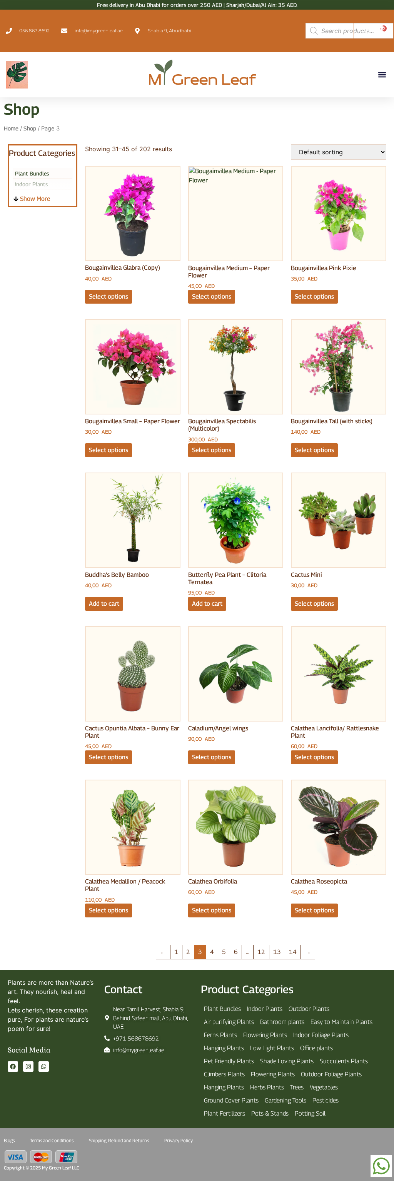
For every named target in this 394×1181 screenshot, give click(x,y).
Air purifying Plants (229, 1022)
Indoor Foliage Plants (321, 1035)
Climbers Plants (224, 1074)
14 (293, 951)
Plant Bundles (32, 173)
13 (277, 951)
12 (261, 951)
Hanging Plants (224, 1048)
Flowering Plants (265, 1035)
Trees (297, 1087)
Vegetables (324, 1087)
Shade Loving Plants (287, 1061)
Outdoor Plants (309, 1008)
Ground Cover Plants (231, 1100)
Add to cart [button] (104, 603)
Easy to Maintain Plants (341, 1022)
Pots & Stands (270, 1113)
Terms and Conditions (51, 1140)
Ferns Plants (220, 1035)
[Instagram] (28, 1066)
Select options (108, 296)
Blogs (9, 1140)
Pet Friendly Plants (229, 1061)
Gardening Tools (285, 1100)
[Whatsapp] (43, 1066)
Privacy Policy (178, 1140)
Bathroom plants (282, 1022)
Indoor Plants (264, 1008)
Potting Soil (310, 1113)
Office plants (316, 1048)
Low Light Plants (272, 1048)
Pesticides (325, 1100)
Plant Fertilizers (224, 1113)
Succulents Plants (344, 1061)
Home (11, 128)
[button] (382, 74)
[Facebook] (13, 1066)
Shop (29, 128)
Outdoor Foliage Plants (331, 1074)
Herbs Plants (267, 1087)
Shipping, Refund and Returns (119, 1140)
